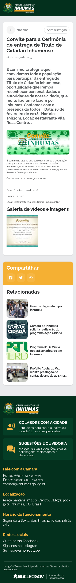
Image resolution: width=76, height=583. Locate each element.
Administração (57, 30)
